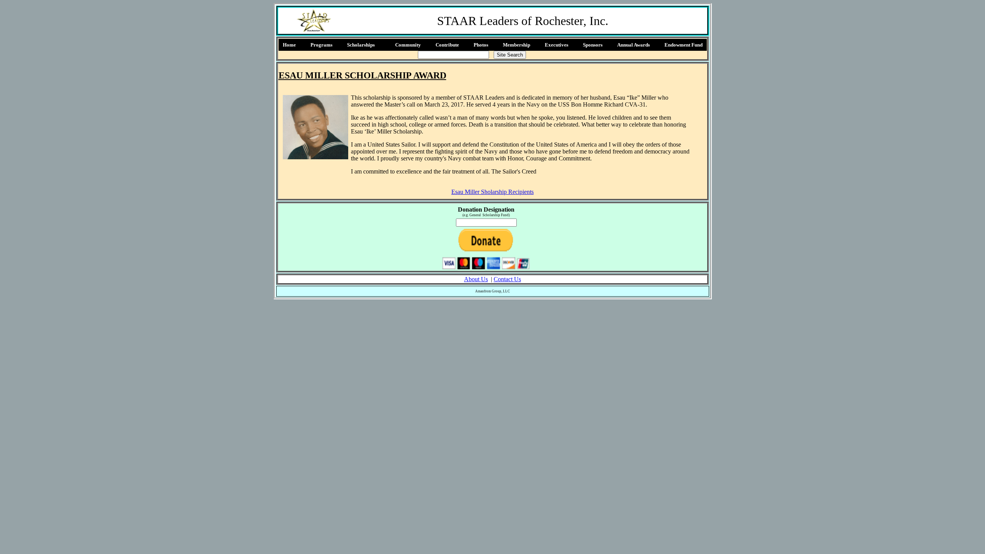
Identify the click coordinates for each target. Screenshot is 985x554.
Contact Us (507, 279)
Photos (481, 45)
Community (408, 45)
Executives (556, 45)
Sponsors (593, 45)
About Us (476, 279)
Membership (516, 45)
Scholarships (361, 45)
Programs (321, 45)
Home (289, 45)
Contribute (447, 45)
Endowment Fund (683, 45)
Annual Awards (633, 45)
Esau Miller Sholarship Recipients (492, 192)
